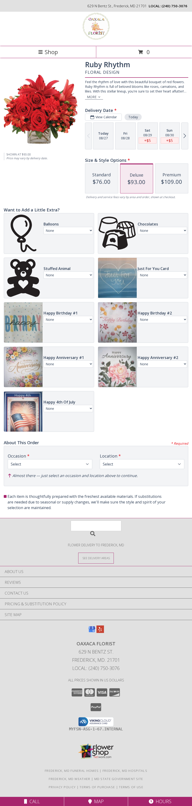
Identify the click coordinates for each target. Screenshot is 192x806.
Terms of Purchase (97, 787)
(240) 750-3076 (174, 6)
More (91, 97)
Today (133, 117)
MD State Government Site (118, 779)
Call (33, 801)
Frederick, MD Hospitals (125, 771)
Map (98, 801)
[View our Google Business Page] (92, 631)
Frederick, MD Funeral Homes (72, 771)
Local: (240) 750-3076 (96, 668)
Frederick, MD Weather (69, 779)
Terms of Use (131, 787)
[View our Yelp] (100, 631)
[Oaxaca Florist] (96, 39)
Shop (51, 52)
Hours (162, 801)
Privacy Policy (62, 787)
